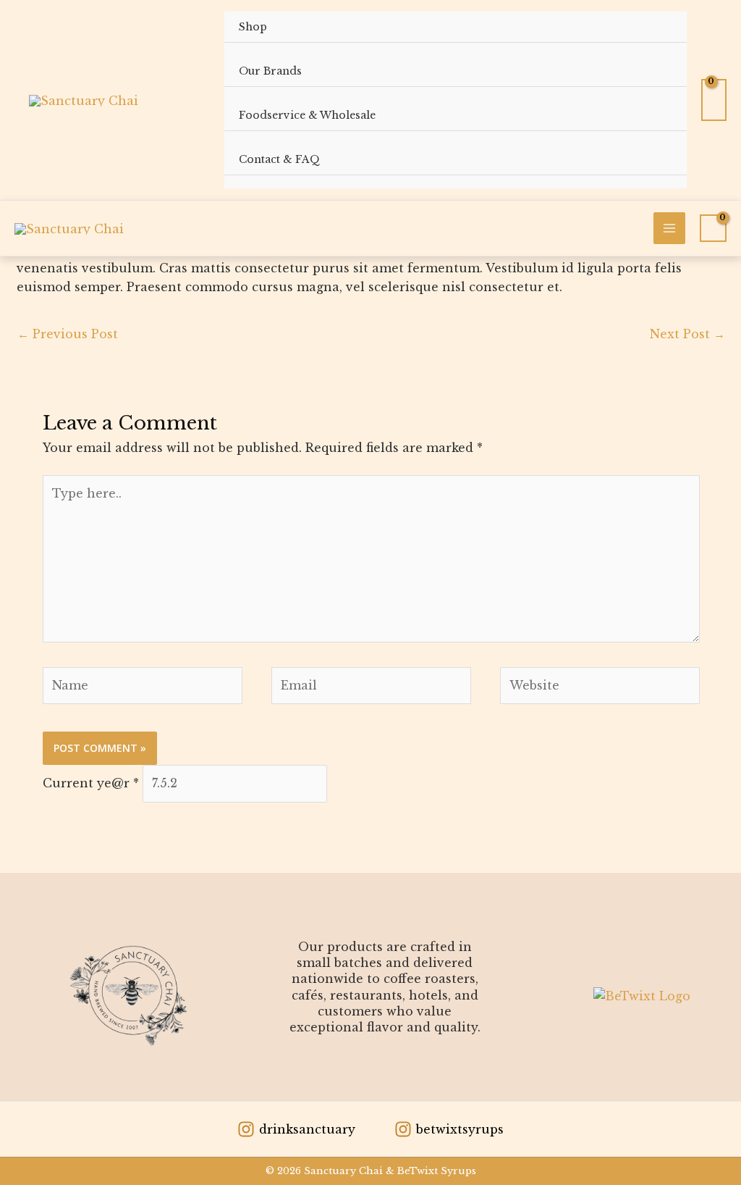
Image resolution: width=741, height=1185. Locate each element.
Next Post (687, 334)
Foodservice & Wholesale (307, 115)
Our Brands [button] (270, 71)
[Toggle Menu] (655, 75)
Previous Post (67, 334)
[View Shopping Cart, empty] (714, 100)
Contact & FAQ (279, 159)
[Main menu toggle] (669, 228)
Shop (253, 26)
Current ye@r (91, 783)
